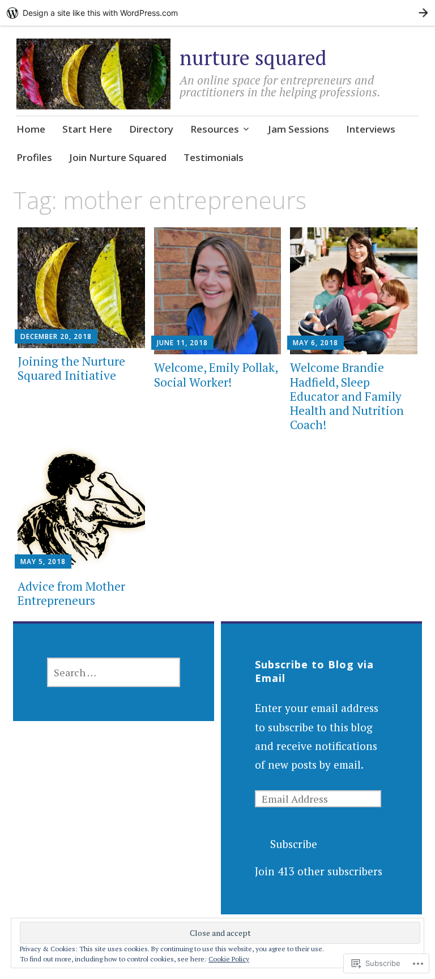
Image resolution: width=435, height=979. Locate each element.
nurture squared (253, 57)
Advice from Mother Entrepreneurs (71, 593)
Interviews (370, 128)
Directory (151, 128)
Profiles (34, 157)
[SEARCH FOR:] (113, 672)
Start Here (87, 128)
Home (30, 128)
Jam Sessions (298, 128)
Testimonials (214, 157)
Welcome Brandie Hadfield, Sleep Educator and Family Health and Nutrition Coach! (347, 396)
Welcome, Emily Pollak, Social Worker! (216, 374)
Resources (214, 128)
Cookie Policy (228, 959)
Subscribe (293, 844)
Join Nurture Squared (118, 157)
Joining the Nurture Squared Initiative (71, 368)
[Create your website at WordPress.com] (217, 13)
